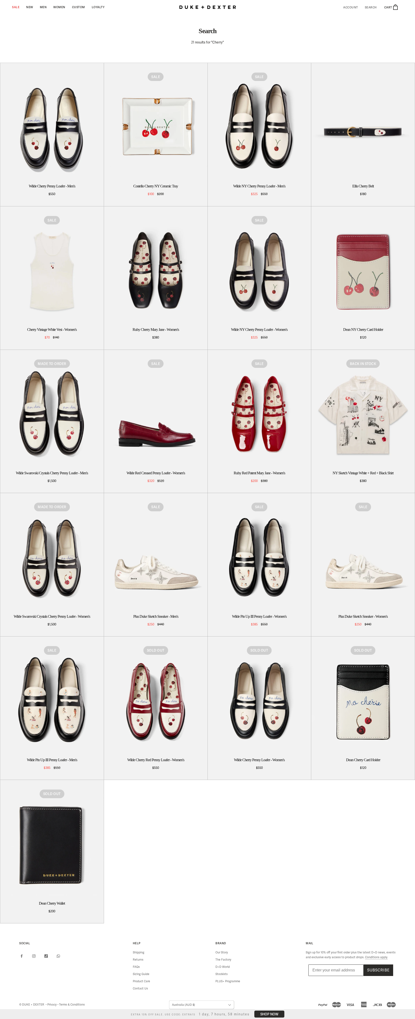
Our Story (221, 952)
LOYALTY (98, 7)
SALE (15, 7)
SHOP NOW (269, 1014)
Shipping (138, 952)
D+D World (222, 967)
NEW (29, 7)
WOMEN (59, 7)
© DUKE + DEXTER (32, 1005)
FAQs (136, 967)
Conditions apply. (376, 957)
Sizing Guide (141, 974)
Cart (388, 7)
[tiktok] (46, 955)
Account (350, 7)
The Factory (223, 960)
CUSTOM (78, 7)
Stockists (221, 974)
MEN (43, 7)
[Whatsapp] (58, 955)
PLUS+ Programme (227, 981)
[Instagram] (34, 955)
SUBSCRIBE (378, 970)
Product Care (141, 981)
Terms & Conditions (72, 1005)
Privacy (52, 1005)
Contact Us (140, 988)
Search (371, 7)
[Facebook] (21, 955)
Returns (138, 960)
